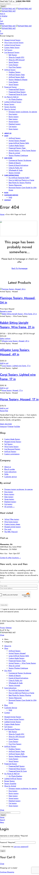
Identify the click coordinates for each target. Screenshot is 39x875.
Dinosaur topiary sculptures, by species (18, 489)
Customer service (10, 476)
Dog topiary (8, 492)
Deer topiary (8, 497)
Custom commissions (11, 454)
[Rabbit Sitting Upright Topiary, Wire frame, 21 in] (18, 314)
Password (7, 842)
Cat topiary (8, 504)
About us (7, 467)
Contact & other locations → (10, 557)
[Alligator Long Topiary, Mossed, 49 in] (14, 341)
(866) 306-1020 (6, 424)
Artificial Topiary (10, 451)
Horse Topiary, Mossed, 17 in (19, 399)
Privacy (2, 627)
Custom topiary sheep (12, 524)
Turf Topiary (8, 444)
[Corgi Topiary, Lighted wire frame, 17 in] (15, 365)
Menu (2, 23)
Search (3, 6)
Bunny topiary (9, 494)
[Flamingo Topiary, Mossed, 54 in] (12, 289)
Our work (7, 529)
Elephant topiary (10, 501)
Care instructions (10, 471)
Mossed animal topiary (12, 526)
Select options (5, 338)
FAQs (6, 474)
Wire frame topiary (11, 522)
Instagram (3, 426)
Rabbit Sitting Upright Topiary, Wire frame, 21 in (17, 324)
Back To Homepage (19, 268)
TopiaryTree (4, 410)
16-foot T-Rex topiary (11, 519)
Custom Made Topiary (12, 439)
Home (2, 214)
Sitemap (9, 627)
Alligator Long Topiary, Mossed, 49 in (15, 352)
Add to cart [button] (4, 363)
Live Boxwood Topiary (12, 449)
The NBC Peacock (11, 531)
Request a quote (6, 311)
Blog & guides (9, 469)
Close (2, 635)
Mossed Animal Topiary (12, 441)
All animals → (9, 506)
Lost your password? (21, 846)
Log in (3, 851)
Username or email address (14, 835)
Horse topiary (9, 499)
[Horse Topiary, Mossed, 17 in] (11, 390)
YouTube (17, 426)
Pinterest (10, 426)
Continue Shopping (7, 872)
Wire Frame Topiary (11, 446)
